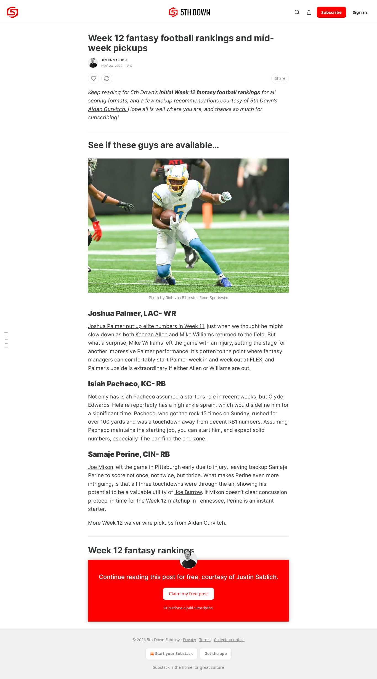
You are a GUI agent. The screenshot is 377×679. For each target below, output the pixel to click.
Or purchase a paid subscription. (188, 608)
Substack (161, 667)
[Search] (296, 12)
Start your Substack (174, 653)
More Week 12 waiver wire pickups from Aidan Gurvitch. (157, 523)
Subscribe (331, 12)
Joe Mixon (100, 467)
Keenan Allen (152, 334)
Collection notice (229, 639)
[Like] (93, 78)
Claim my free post (188, 593)
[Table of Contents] (6, 339)
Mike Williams (146, 343)
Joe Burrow (188, 492)
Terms (205, 639)
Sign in (360, 12)
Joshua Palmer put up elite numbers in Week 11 (146, 326)
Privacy (189, 639)
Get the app (216, 653)
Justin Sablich (114, 60)
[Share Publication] (309, 12)
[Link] (80, 145)
